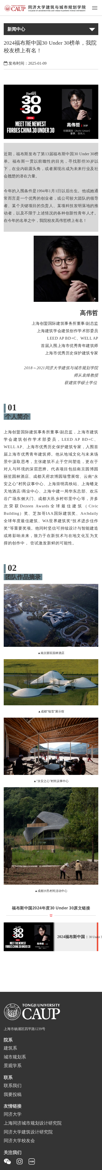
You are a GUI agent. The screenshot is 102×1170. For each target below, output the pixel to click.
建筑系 (10, 1048)
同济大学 (13, 1114)
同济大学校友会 (19, 1140)
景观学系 (13, 1065)
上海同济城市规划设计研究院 (33, 1123)
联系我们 (13, 1085)
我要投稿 (13, 1094)
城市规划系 (15, 1057)
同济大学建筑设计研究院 (28, 1132)
